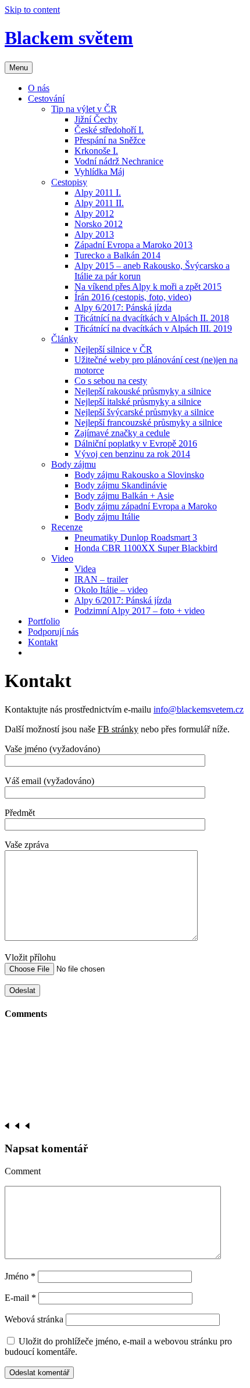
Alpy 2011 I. (97, 192)
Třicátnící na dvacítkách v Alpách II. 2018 (151, 318)
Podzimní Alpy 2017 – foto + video (139, 611)
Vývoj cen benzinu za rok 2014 (132, 454)
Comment (23, 1171)
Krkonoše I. (96, 151)
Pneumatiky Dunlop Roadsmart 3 (135, 537)
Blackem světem (69, 37)
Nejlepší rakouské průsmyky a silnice (142, 391)
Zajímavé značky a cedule (122, 433)
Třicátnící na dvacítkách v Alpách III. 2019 (153, 328)
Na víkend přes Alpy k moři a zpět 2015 (148, 287)
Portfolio (44, 621)
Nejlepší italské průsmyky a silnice (137, 402)
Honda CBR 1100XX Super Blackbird (145, 548)
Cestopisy (69, 182)
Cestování (46, 98)
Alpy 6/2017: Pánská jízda (123, 307)
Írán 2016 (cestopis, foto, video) (132, 297)
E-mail (20, 1298)
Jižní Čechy (95, 119)
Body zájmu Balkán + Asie (124, 496)
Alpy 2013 (94, 234)
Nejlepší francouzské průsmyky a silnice (148, 422)
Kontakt (43, 642)
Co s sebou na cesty (110, 381)
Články (64, 339)
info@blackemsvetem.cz (198, 709)
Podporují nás (53, 632)
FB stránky (118, 729)
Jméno (20, 1276)
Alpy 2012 (94, 213)
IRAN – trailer (101, 579)
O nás (38, 88)
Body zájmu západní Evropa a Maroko (145, 506)
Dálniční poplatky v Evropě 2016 (135, 443)
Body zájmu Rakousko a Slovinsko (139, 475)
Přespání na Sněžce (109, 140)
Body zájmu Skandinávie (120, 485)
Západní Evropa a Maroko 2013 (133, 245)
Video (62, 558)
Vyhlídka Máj (99, 172)
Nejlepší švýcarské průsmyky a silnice (144, 412)
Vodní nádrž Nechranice (118, 161)
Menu (18, 67)
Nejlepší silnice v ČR (113, 349)
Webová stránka (34, 1319)
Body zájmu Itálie (107, 517)
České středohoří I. (109, 130)
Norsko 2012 (98, 224)
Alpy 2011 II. (99, 203)
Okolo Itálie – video (111, 590)
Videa (85, 569)
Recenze (67, 527)
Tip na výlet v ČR (84, 109)
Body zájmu (73, 464)
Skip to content (32, 10)
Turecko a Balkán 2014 (117, 255)
